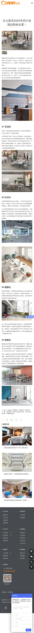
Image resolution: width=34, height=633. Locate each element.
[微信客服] (31, 556)
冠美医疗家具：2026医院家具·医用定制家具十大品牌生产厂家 (17, 474)
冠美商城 (10, 592)
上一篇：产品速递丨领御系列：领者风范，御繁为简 (16, 410)
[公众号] (31, 551)
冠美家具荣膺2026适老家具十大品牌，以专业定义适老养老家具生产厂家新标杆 (17, 500)
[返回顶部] (31, 567)
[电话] (31, 561)
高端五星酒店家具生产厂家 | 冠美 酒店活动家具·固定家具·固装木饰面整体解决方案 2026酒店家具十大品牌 (17, 448)
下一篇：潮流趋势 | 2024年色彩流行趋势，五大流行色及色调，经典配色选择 (16, 412)
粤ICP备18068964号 (7, 602)
